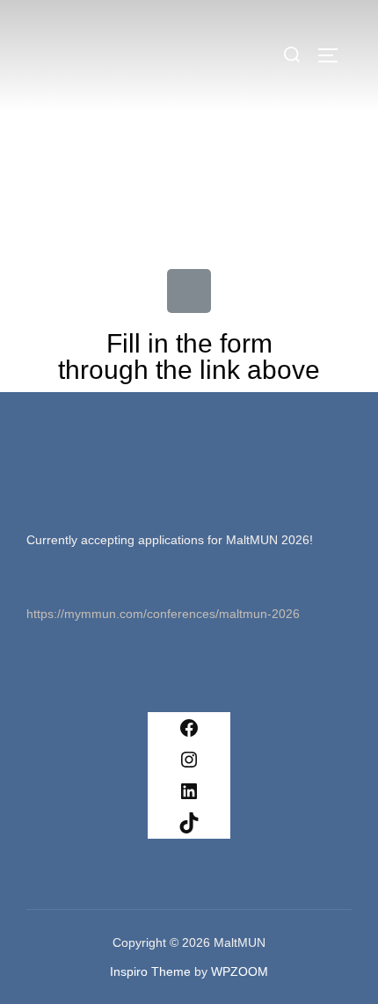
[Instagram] (189, 759)
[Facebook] (189, 728)
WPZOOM (239, 971)
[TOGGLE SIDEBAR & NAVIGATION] (334, 55)
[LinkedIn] (189, 791)
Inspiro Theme (150, 971)
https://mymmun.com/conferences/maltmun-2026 (163, 614)
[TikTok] (189, 823)
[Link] (189, 291)
